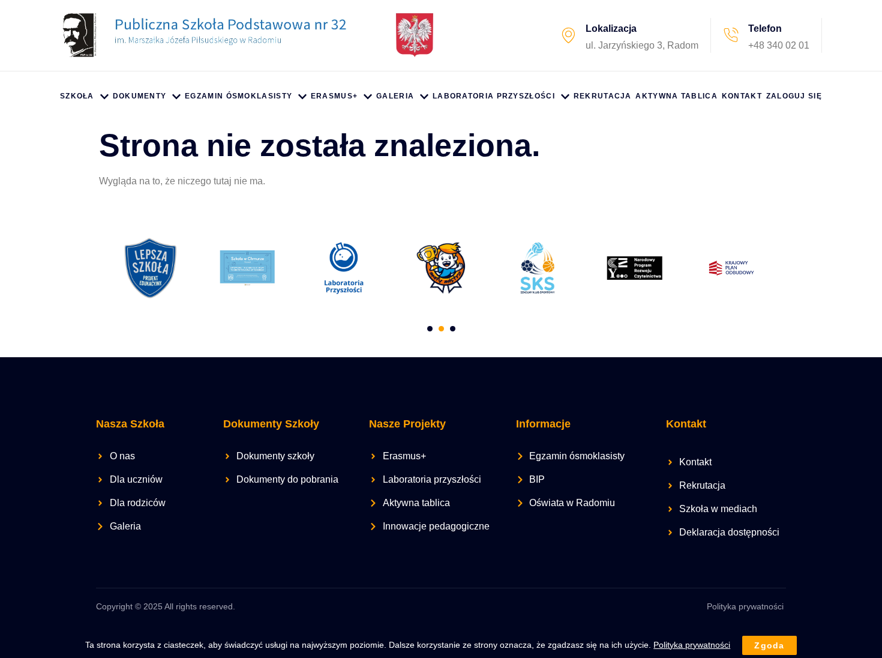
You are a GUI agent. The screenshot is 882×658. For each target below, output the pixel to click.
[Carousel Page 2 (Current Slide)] (441, 328)
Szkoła (77, 96)
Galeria (395, 96)
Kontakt (742, 96)
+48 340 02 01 (778, 45)
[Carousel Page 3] (452, 328)
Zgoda (769, 645)
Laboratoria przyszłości (494, 96)
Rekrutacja (603, 96)
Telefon (765, 28)
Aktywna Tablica (676, 96)
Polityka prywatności (745, 606)
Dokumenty (140, 96)
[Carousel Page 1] (430, 328)
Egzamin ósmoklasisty (238, 96)
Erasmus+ (334, 96)
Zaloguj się (794, 96)
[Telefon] (731, 35)
